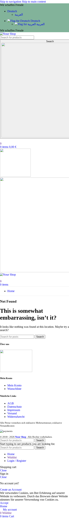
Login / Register (16, 460)
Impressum (13, 410)
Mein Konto (14, 385)
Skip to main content (34, 1)
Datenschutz (14, 406)
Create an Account (11, 489)
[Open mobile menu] (15, 175)
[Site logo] (8, 33)
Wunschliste (14, 388)
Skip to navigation (11, 1)
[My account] (1, 140)
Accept (4, 502)
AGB (10, 403)
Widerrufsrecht (15, 416)
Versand (12, 413)
